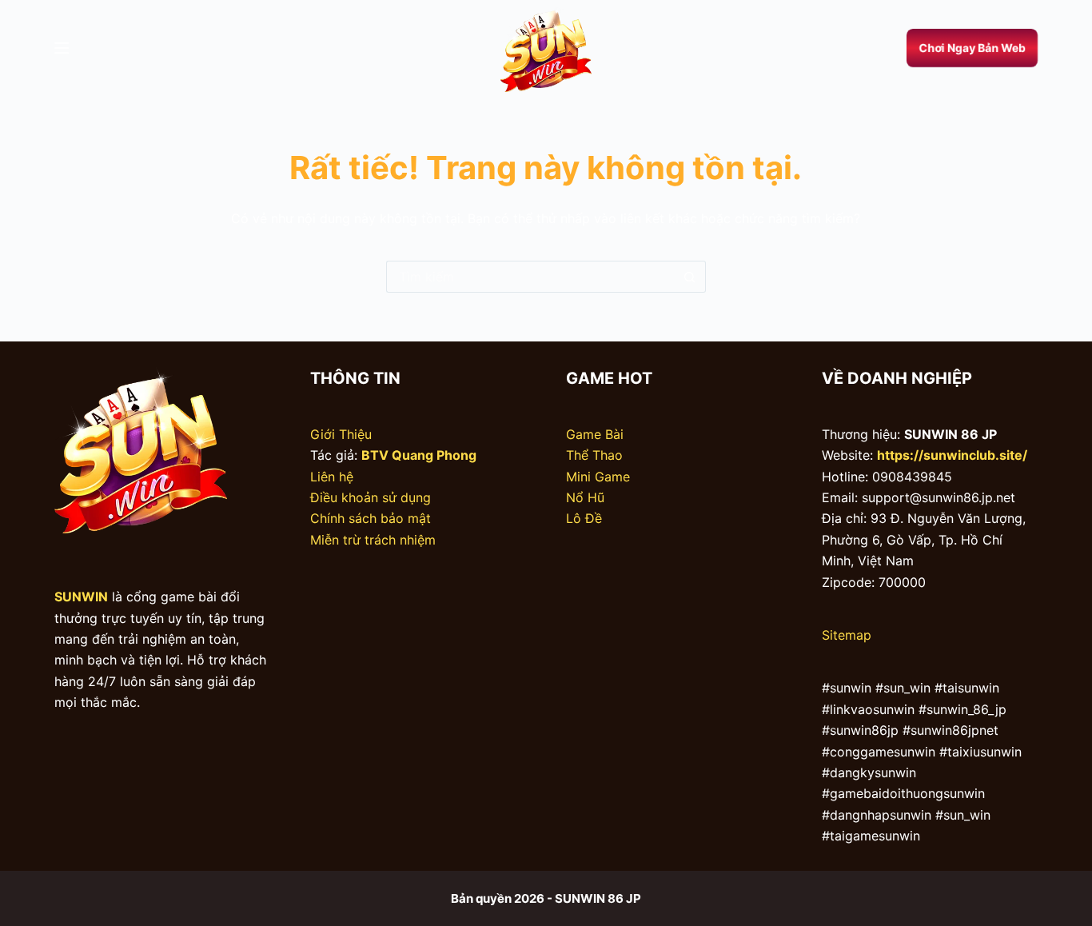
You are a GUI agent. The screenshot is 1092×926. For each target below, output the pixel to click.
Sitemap (846, 635)
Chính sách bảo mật (370, 518)
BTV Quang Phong (418, 455)
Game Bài (595, 434)
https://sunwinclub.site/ (952, 455)
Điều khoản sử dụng (370, 497)
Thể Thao (594, 455)
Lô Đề (584, 518)
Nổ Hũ (585, 497)
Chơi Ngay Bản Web (972, 47)
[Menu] (61, 48)
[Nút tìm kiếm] (690, 277)
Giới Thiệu (341, 434)
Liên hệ (331, 477)
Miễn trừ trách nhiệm (373, 540)
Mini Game (598, 477)
